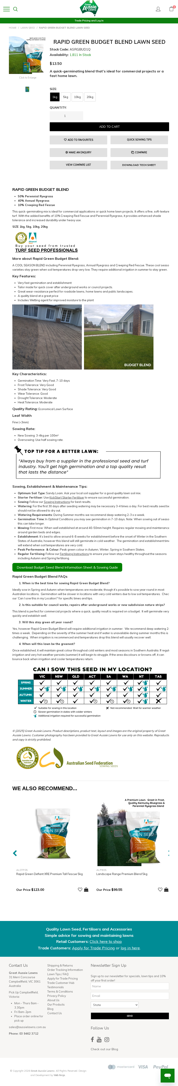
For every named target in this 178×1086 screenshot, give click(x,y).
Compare (141, 152)
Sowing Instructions (57, 502)
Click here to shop (106, 941)
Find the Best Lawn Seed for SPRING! (89, 20)
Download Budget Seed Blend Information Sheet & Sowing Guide (67, 567)
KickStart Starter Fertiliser (66, 497)
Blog (50, 1009)
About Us (53, 1000)
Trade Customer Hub (60, 983)
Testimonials (55, 987)
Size (53, 89)
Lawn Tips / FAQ (58, 974)
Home (12, 27)
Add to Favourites (80, 140)
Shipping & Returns (60, 965)
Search (15, 9)
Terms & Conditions (60, 991)
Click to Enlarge (27, 77)
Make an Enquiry (80, 152)
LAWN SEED (28, 27)
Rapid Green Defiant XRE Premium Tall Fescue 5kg (49, 874)
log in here (130, 947)
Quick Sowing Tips (139, 139)
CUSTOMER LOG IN (158, 9)
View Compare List (78, 165)
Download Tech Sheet (139, 165)
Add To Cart (86, 889)
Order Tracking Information (65, 970)
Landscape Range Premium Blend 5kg (121, 874)
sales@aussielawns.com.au (27, 1027)
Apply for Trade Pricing (93, 947)
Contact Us (54, 1013)
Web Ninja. (60, 1075)
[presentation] (14, 853)
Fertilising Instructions (74, 554)
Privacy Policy (56, 996)
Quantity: (58, 107)
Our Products (56, 1004)
